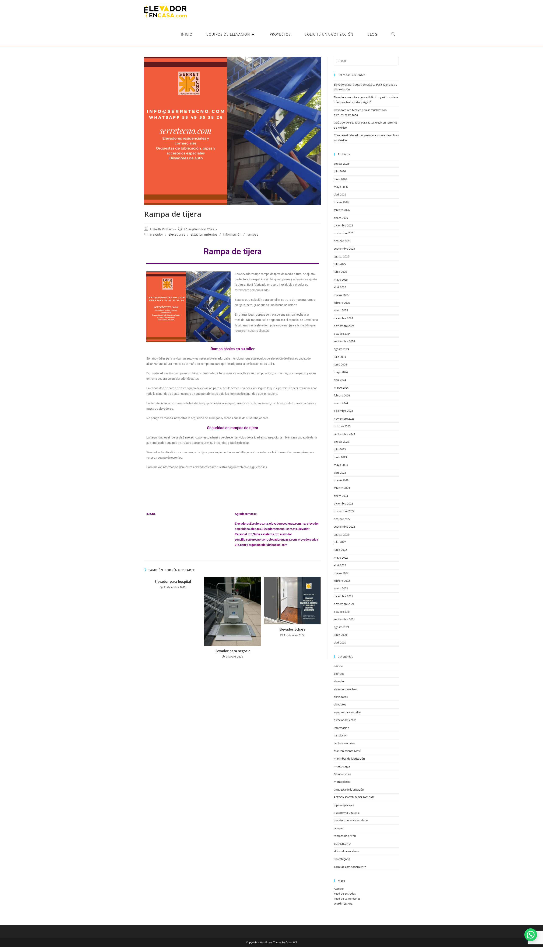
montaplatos (342, 782)
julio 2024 (340, 357)
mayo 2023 (341, 465)
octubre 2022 (342, 519)
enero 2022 (341, 588)
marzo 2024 (341, 387)
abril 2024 (340, 380)
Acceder (339, 889)
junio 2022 (340, 550)
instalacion (340, 735)
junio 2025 (340, 272)
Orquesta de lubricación (349, 789)
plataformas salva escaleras (351, 820)
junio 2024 (340, 364)
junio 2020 (340, 635)
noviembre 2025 (344, 233)
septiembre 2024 (344, 341)
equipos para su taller (347, 712)
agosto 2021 (341, 627)
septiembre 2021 (344, 619)
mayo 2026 (341, 187)
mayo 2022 (341, 557)
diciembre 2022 (343, 503)
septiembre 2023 (344, 434)
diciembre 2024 (343, 318)
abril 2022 (340, 565)
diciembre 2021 (343, 596)
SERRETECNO (342, 844)
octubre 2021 (342, 612)
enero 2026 (341, 218)
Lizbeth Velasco (162, 229)
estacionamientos (204, 234)
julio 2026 (340, 171)
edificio (338, 666)
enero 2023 (341, 496)
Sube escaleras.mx (266, 534)
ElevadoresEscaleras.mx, (252, 523)
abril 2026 (340, 194)
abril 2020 (340, 642)
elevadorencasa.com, (283, 539)
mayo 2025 (341, 279)
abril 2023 (340, 473)
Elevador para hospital (173, 581)
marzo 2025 (341, 295)
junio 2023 (340, 457)
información (232, 234)
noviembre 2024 (344, 326)
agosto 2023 (341, 442)
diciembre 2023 (343, 411)
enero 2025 (341, 310)
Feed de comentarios (347, 899)
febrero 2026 (342, 210)
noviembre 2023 (344, 418)
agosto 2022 (341, 534)
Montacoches (342, 774)
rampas (252, 234)
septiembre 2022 (344, 526)
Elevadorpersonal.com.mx (279, 529)
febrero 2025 (342, 303)
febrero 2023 (342, 488)
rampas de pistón (345, 836)
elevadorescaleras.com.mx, (288, 523)
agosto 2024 (341, 349)
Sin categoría (342, 859)
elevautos (340, 704)
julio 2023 (340, 449)
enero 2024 (341, 403)
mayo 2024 (341, 372)
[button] (530, 934)
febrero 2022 (342, 581)
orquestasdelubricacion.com (268, 545)
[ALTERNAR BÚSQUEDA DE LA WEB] (393, 34)
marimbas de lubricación (349, 758)
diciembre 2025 (343, 225)
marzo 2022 (341, 573)
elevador (156, 234)
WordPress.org (343, 903)
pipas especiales (344, 805)
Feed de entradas (345, 893)
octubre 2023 (342, 426)
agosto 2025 (341, 256)
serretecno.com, (257, 539)
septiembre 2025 (344, 248)
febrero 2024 (342, 395)
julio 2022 (340, 542)
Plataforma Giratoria (347, 813)
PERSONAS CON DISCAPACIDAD (354, 797)
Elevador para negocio (232, 651)
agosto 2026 (341, 164)
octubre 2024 (342, 334)
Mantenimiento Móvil (347, 751)
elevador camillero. (346, 689)
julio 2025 (340, 264)
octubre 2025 (342, 241)
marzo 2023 (341, 480)
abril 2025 (340, 287)
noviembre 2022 (344, 511)
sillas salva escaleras (346, 851)
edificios (339, 674)
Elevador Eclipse (292, 629)
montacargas (342, 766)
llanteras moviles (344, 743)
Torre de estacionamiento (350, 867)
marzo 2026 (341, 202)
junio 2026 (340, 179)
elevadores (176, 234)
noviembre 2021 (344, 604)
